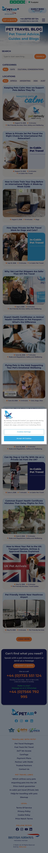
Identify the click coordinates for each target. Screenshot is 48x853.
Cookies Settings (24, 432)
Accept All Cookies (24, 438)
